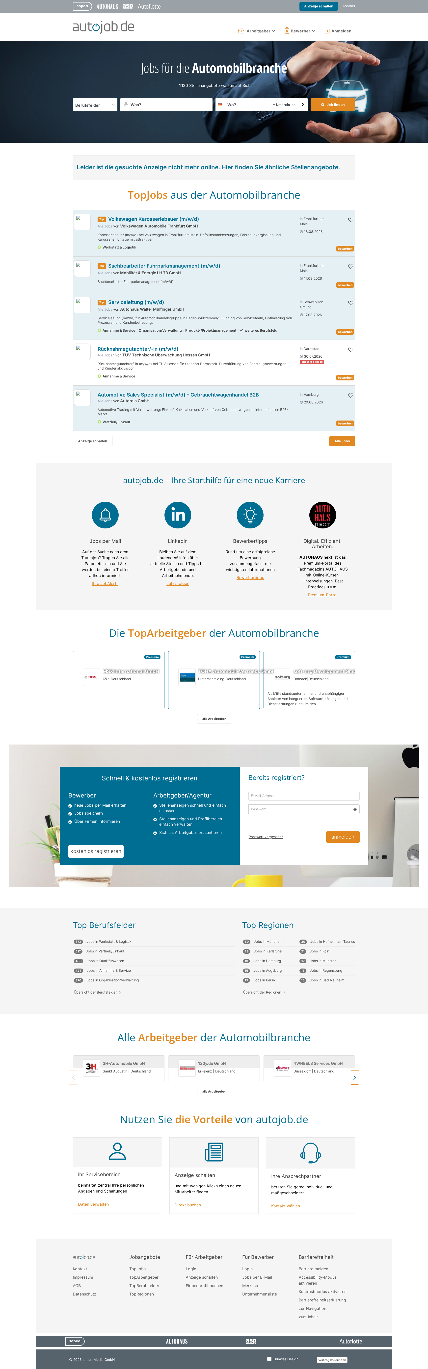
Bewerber (300, 30)
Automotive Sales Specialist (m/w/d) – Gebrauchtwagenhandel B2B (178, 395)
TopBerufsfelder (144, 1285)
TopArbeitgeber (144, 1277)
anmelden (342, 837)
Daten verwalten (93, 1204)
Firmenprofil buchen (204, 1285)
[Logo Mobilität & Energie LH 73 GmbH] (82, 269)
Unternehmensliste (259, 1294)
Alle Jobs (105, 226)
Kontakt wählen (285, 1206)
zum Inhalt (308, 1316)
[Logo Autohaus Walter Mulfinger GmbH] (82, 305)
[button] (303, 104)
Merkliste (250, 1285)
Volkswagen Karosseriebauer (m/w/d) (153, 219)
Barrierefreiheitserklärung (322, 1299)
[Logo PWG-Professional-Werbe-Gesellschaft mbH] (82, 352)
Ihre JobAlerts (105, 583)
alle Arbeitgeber (214, 719)
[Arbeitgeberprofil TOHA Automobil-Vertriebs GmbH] (187, 677)
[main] (214, 640)
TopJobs (137, 1268)
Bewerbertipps (250, 577)
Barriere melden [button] (313, 1268)
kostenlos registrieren (96, 851)
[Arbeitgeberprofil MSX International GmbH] (91, 677)
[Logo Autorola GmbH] (82, 398)
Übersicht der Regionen (262, 992)
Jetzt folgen (177, 583)
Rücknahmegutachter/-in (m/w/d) (138, 349)
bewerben (345, 248)
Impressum (83, 1277)
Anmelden (341, 30)
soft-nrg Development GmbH (327, 671)
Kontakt (349, 6)
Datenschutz (84, 1294)
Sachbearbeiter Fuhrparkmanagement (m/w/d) (164, 266)
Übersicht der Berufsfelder (95, 992)
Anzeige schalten (318, 6)
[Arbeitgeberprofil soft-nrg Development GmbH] (282, 677)
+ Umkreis (281, 104)
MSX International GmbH (131, 671)
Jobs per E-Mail (257, 1277)
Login (191, 1268)
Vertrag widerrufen (332, 1360)
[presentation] (355, 1077)
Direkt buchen (188, 1205)
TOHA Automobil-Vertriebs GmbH (236, 671)
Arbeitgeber (258, 30)
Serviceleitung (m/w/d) (136, 302)
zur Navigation (312, 1308)
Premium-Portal (322, 595)
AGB (77, 1285)
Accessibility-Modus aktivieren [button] (318, 1280)
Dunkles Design (285, 1359)
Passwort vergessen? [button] (266, 837)
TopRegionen (141, 1294)
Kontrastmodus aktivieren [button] (323, 1291)
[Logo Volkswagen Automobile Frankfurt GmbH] (82, 222)
